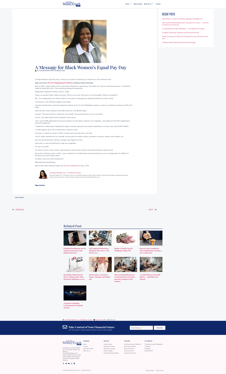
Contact (158, 4)
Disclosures (19, 197)
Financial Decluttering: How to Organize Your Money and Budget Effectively (75, 250)
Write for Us (147, 4)
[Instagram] (71, 363)
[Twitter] (66, 363)
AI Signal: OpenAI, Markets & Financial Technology (178, 42)
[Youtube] (69, 363)
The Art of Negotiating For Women (59, 83)
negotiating (41, 185)
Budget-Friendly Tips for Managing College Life (123, 249)
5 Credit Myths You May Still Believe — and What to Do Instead (183, 28)
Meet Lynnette (138, 4)
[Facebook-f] (63, 363)
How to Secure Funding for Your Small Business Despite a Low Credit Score (151, 250)
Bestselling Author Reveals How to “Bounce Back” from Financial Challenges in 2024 (74, 277)
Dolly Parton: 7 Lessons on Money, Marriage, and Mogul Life (182, 18)
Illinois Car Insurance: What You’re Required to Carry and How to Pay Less (185, 37)
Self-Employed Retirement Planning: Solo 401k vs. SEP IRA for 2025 (99, 250)
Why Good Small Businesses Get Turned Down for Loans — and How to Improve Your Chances (185, 23)
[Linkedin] (74, 363)
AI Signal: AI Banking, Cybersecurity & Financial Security (180, 32)
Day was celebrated (71, 166)
